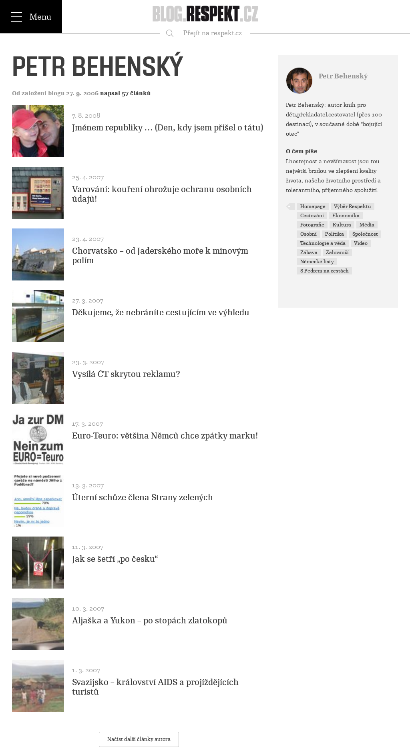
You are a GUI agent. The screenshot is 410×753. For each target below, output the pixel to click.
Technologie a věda (323, 243)
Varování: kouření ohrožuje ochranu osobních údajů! (162, 194)
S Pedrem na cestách (324, 271)
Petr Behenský (343, 76)
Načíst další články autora (139, 739)
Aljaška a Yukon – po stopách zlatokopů (149, 620)
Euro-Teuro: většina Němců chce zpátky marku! (165, 436)
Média (367, 225)
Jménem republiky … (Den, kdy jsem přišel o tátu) (167, 127)
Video (361, 243)
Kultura (342, 225)
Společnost (365, 234)
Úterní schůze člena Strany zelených (142, 497)
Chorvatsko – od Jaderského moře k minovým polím (160, 256)
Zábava (309, 252)
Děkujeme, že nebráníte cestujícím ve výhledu (160, 312)
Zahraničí (337, 252)
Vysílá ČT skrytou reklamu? (126, 374)
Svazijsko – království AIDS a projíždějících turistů (155, 687)
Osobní (308, 234)
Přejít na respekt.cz (212, 33)
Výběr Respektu (352, 206)
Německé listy (317, 261)
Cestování (312, 215)
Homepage (313, 206)
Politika (334, 234)
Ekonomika (346, 215)
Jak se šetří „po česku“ (115, 559)
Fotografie (312, 225)
